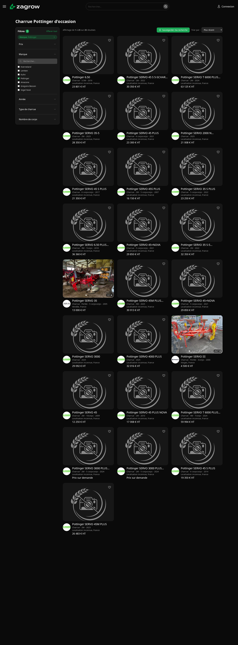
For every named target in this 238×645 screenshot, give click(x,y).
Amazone (25, 82)
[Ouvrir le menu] (4, 6)
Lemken (24, 70)
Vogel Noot (26, 90)
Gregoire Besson (28, 86)
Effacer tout (51, 31)
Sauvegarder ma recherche (174, 30)
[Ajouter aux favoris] (111, 262)
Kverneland (26, 67)
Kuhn (23, 74)
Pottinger (25, 78)
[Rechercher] (165, 6)
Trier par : (195, 30)
